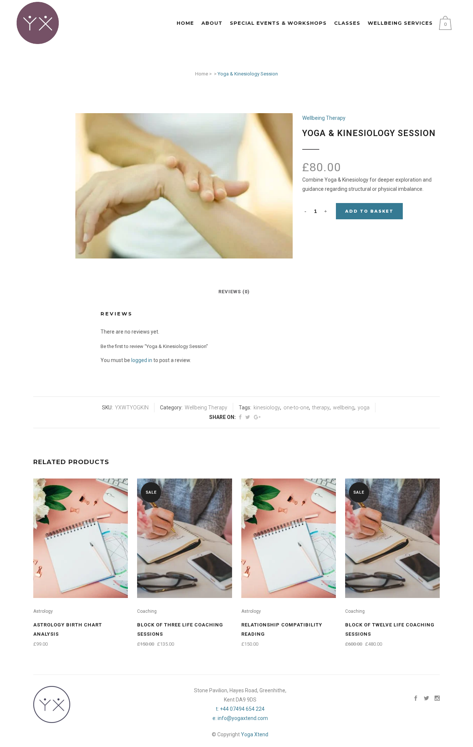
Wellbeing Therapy (324, 118)
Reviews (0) (234, 291)
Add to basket (369, 211)
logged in (141, 360)
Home (201, 74)
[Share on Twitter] (247, 417)
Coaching (147, 611)
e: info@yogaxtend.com (240, 718)
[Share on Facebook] (240, 417)
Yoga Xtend (254, 734)
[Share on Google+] (257, 417)
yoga (364, 407)
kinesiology (266, 407)
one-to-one (296, 407)
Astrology (43, 611)
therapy (321, 407)
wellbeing (343, 407)
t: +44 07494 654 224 (240, 709)
